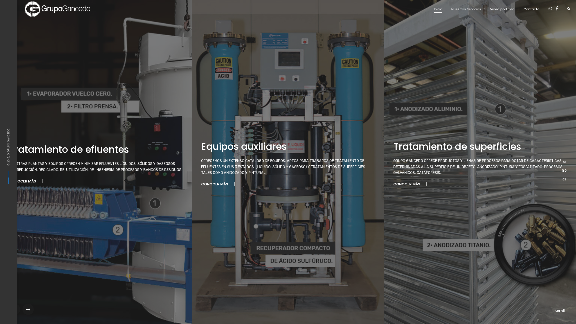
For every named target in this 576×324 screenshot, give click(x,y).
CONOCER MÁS (23, 181)
